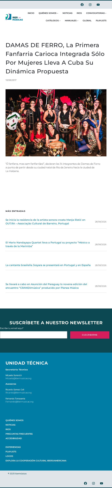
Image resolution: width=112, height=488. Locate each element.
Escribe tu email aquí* (11, 328)
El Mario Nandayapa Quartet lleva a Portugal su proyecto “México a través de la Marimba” (48, 244)
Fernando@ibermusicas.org (20, 401)
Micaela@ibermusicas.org (19, 378)
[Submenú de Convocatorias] (105, 13)
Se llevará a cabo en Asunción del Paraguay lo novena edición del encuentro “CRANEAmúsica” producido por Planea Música (46, 286)
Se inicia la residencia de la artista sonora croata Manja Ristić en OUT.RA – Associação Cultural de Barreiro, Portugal (45, 221)
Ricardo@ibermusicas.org (19, 392)
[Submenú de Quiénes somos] (57, 13)
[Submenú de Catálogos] (60, 20)
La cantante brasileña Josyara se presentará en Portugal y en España (48, 265)
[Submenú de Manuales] (77, 20)
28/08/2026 (100, 221)
